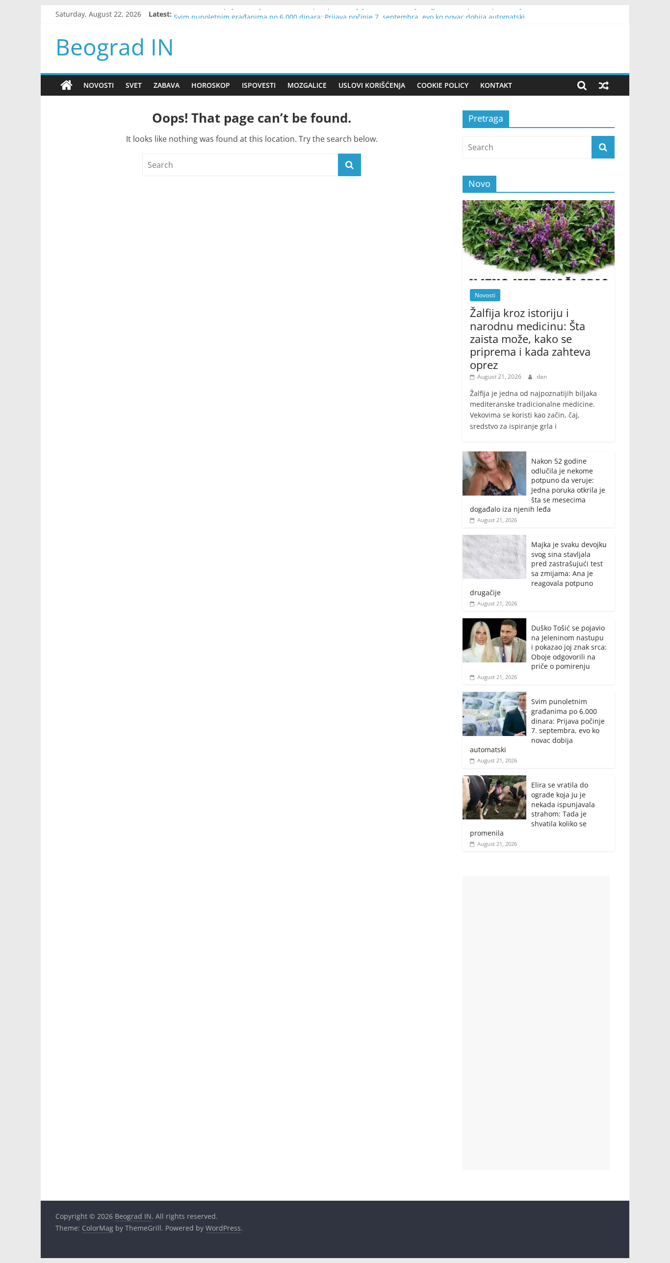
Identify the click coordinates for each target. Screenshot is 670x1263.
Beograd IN (114, 46)
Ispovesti (259, 85)
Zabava (167, 85)
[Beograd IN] (66, 85)
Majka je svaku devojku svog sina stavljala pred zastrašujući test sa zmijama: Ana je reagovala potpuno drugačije (538, 568)
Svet (134, 85)
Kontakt (496, 85)
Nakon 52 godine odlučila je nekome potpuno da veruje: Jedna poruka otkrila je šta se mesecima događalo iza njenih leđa (537, 485)
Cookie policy (442, 85)
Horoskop (210, 85)
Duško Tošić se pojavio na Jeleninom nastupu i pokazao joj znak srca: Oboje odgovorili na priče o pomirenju (350, 13)
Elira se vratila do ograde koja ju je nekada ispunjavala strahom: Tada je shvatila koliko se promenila (532, 809)
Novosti (98, 85)
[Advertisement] (536, 1023)
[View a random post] (604, 85)
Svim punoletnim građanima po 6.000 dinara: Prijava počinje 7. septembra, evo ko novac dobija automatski (537, 725)
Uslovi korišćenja (371, 85)
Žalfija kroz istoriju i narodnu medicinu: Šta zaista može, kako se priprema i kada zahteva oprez (530, 338)
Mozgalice (307, 85)
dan (542, 376)
